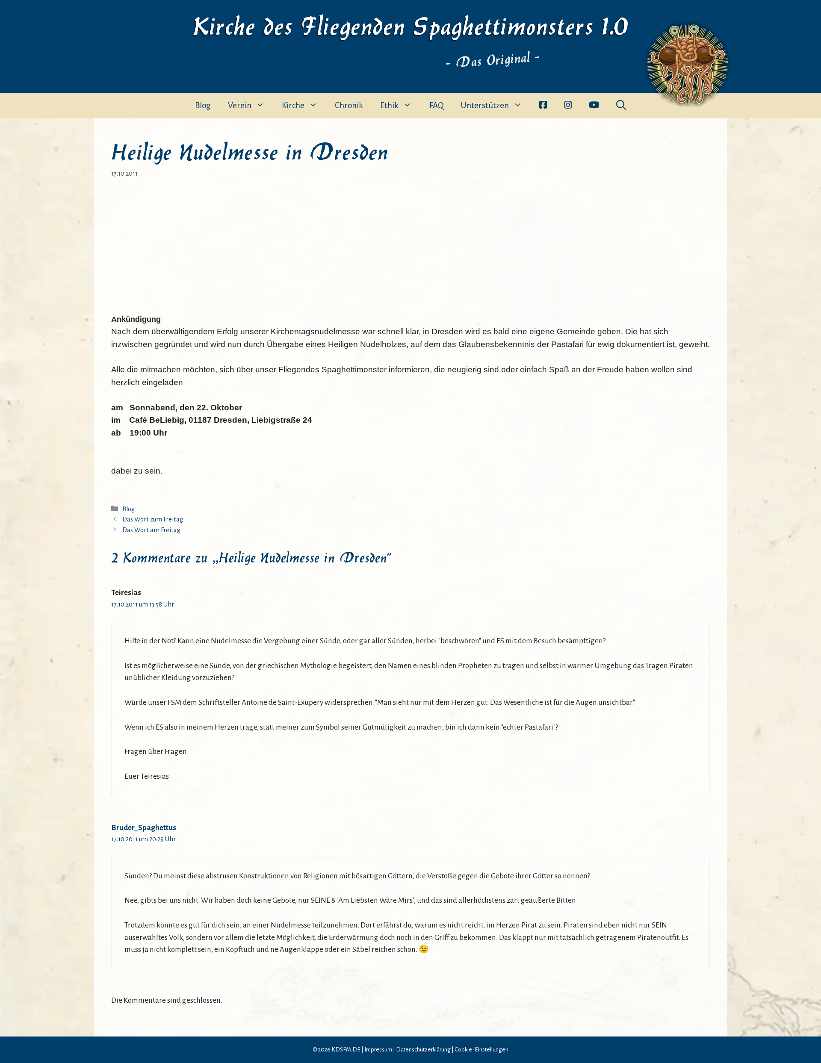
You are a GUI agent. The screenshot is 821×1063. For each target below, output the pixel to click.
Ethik (389, 105)
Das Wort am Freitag (151, 530)
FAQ (436, 105)
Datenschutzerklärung (423, 1049)
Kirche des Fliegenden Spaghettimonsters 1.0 (410, 24)
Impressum (378, 1049)
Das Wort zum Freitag (152, 519)
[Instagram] (567, 105)
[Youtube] (594, 105)
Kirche (293, 105)
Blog (203, 105)
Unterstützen (485, 105)
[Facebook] (543, 105)
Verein (239, 105)
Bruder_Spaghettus (143, 828)
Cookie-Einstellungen (481, 1049)
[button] (621, 105)
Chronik (349, 105)
